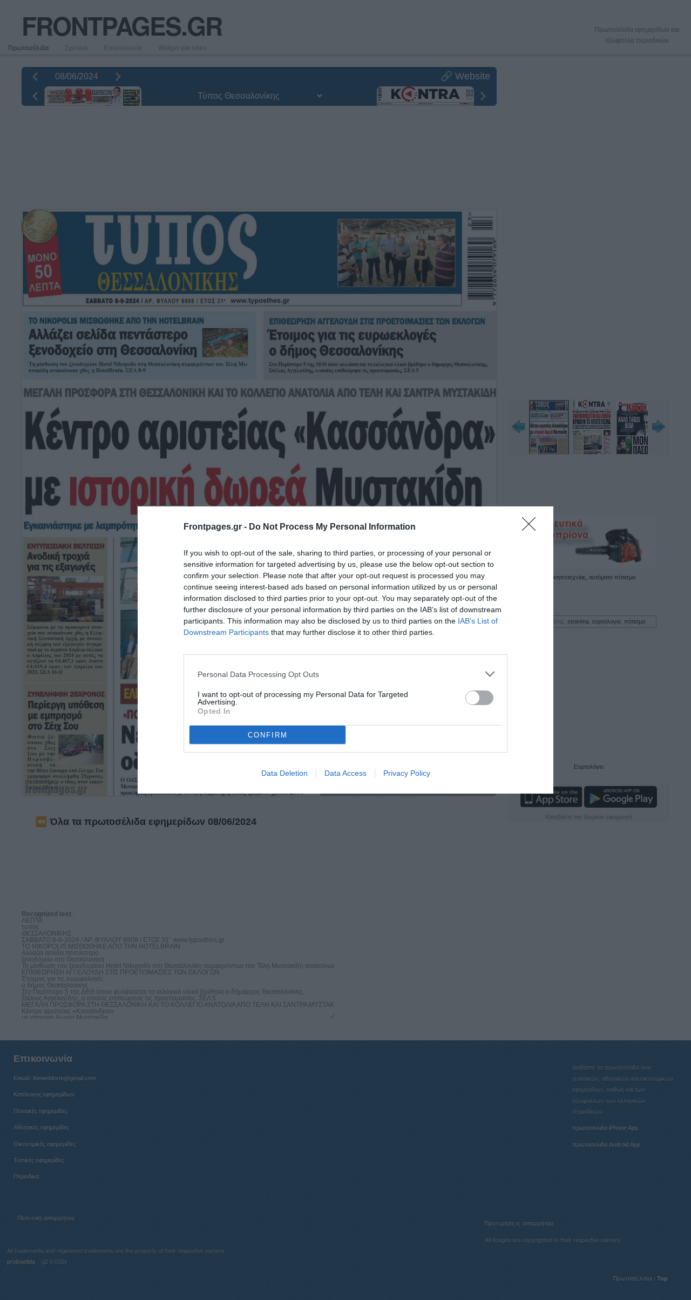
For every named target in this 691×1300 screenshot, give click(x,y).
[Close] (532, 527)
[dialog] (345, 650)
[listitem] (345, 674)
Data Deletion (284, 773)
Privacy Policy (406, 773)
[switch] (479, 697)
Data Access (345, 773)
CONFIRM (268, 735)
